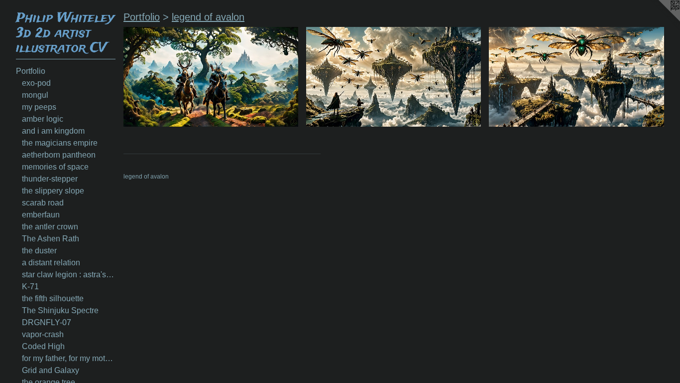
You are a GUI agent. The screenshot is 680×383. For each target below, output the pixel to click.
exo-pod (36, 83)
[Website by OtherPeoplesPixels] (660, 20)
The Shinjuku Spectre (60, 310)
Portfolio (30, 71)
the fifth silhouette (53, 298)
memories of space (55, 167)
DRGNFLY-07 (46, 322)
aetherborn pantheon (59, 155)
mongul (35, 95)
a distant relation (51, 262)
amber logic (42, 119)
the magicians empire (60, 143)
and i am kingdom (53, 131)
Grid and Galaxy (50, 370)
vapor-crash (43, 334)
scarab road (43, 202)
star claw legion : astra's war (68, 274)
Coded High (43, 346)
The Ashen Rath (50, 238)
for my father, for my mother (68, 358)
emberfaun (41, 214)
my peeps (39, 107)
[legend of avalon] (210, 77)
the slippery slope (53, 191)
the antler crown (50, 226)
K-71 (30, 286)
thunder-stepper (50, 179)
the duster (39, 250)
